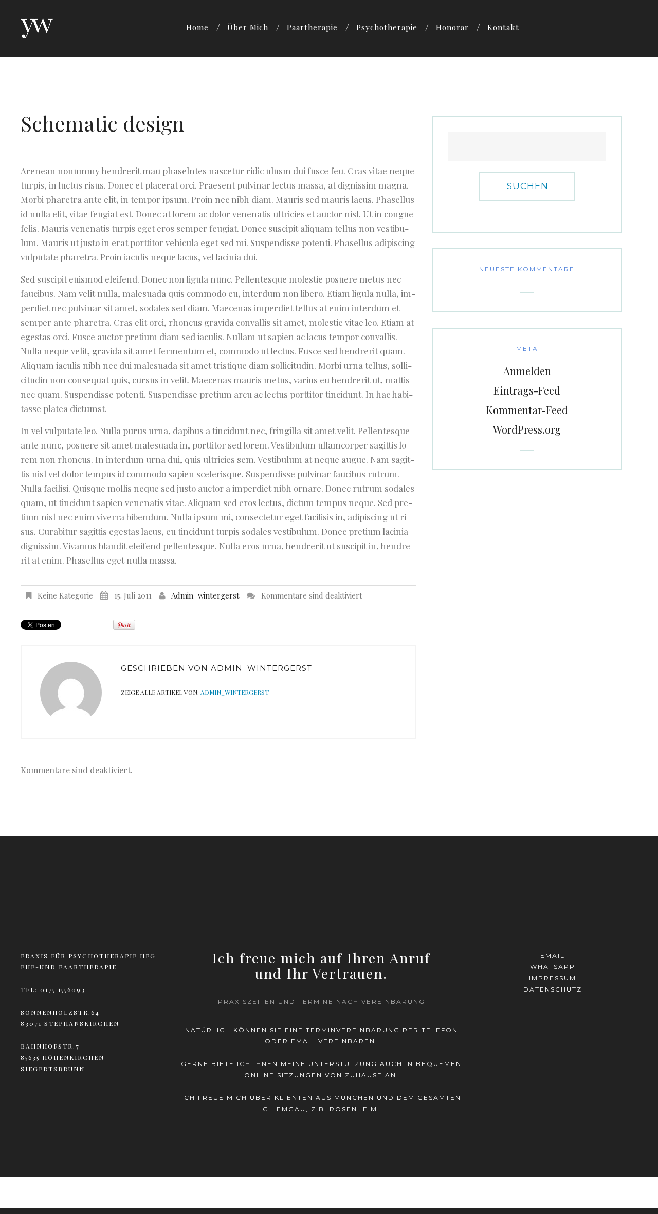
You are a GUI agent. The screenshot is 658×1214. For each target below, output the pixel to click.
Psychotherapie (386, 27)
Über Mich (247, 27)
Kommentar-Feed (527, 410)
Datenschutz (552, 989)
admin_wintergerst (205, 595)
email (552, 955)
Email (303, 1041)
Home (197, 27)
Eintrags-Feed (527, 390)
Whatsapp (552, 966)
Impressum (552, 978)
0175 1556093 (62, 989)
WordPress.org (527, 429)
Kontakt (503, 27)
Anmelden (527, 371)
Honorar (452, 27)
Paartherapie (312, 27)
